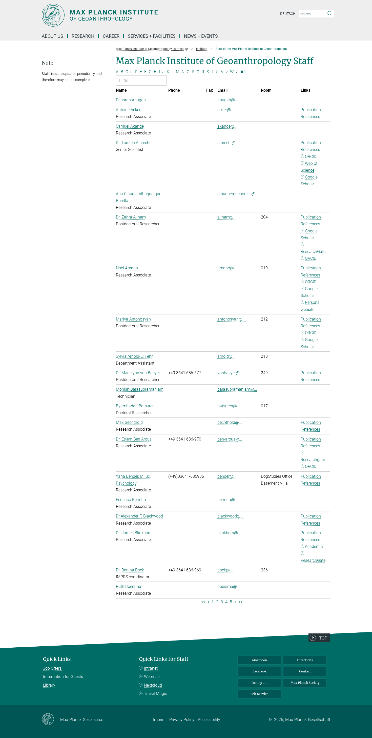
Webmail (152, 676)
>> (241, 602)
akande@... (227, 126)
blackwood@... (230, 516)
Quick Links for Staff (163, 659)
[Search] (329, 13)
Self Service (259, 694)
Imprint (159, 719)
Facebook (259, 671)
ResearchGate (313, 251)
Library (49, 685)
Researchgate (313, 459)
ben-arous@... (229, 439)
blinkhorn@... (229, 532)
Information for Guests (63, 676)
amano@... (227, 268)
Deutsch (288, 14)
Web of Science (309, 167)
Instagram (259, 683)
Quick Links (57, 659)
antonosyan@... (231, 319)
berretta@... (227, 499)
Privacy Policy (181, 719)
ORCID (310, 156)
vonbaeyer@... (230, 372)
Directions (305, 660)
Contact (305, 671)
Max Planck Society (305, 683)
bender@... (226, 476)
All (243, 71)
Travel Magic (155, 693)
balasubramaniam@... (237, 389)
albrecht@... (228, 142)
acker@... (225, 109)
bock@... (225, 570)
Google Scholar (309, 180)
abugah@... (227, 99)
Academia (314, 546)
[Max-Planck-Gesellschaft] (51, 719)
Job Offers (52, 668)
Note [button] (47, 63)
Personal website (311, 306)
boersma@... (228, 586)
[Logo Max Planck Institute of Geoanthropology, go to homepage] (137, 15)
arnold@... (226, 356)
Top (323, 638)
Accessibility (209, 719)
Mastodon (259, 660)
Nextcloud (153, 685)
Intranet (151, 668)
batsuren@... (228, 406)
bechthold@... (229, 422)
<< (203, 602)
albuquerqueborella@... (238, 193)
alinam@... (227, 217)
